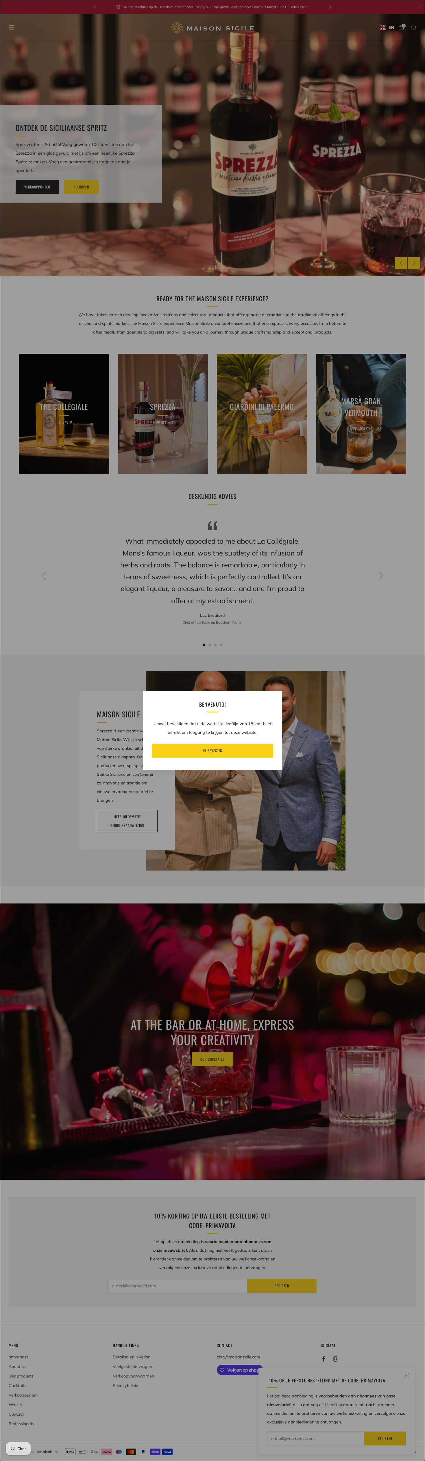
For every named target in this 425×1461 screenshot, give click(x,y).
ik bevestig (212, 750)
